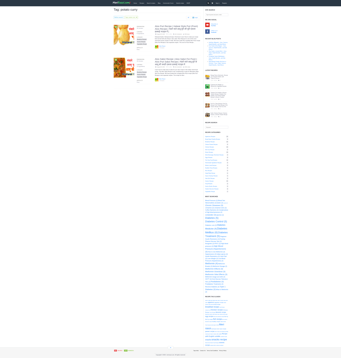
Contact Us (203, 350)
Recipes (142, 3)
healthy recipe (216, 321)
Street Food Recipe (214, 342)
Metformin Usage (212, 277)
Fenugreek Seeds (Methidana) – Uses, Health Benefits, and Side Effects (217, 58)
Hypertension (210, 254)
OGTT (208, 279)
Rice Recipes (216, 170)
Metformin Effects (214, 269)
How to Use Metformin (216, 252)
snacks (208, 340)
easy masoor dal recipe (222, 314)
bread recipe (216, 304)
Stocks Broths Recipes (216, 186)
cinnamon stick (220, 208)
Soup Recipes (216, 183)
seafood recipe (224, 336)
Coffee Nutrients (211, 210)
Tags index (196, 350)
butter (220, 203)
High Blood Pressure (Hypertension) (215, 249)
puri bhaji (222, 331)
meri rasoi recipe (221, 329)
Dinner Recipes (216, 152)
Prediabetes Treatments (214, 284)
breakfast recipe (212, 307)
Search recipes (151, 3)
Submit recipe (180, 3)
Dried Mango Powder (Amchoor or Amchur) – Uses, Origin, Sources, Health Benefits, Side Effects (217, 63)
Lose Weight (212, 258)
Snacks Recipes (216, 181)
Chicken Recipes (216, 147)
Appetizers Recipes (216, 136)
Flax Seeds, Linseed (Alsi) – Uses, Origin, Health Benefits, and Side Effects (218, 52)
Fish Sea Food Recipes (216, 160)
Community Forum (168, 3)
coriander (210, 215)
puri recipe (210, 333)
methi (222, 277)
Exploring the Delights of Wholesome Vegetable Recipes (219, 85)
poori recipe (217, 331)
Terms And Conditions (212, 350)
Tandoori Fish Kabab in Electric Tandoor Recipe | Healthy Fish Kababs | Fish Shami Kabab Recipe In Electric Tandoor (219, 95)
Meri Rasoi (162, 46)
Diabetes (211, 218)
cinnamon (209, 208)
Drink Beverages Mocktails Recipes (216, 155)
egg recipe (209, 316)
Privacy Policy (222, 350)
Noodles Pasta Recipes (216, 168)
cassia (225, 202)
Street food (207, 342)
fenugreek (209, 243)
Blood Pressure (211, 200)
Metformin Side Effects (216, 274)
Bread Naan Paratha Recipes (216, 139)
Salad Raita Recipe (216, 173)
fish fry (226, 316)
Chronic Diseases (214, 205)
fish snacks (224, 319)
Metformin (211, 263)
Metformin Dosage (220, 266)
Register (224, 3)
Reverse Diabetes (212, 287)
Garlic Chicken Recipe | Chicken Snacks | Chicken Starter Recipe (219, 113)
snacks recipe (219, 339)
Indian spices (222, 254)
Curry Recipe (212, 312)
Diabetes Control (216, 221)
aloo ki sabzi (220, 300)
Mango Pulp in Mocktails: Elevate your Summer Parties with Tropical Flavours (219, 77)
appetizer (211, 302)
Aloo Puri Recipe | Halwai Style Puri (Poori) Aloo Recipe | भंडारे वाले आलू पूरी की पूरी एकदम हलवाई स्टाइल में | (176, 29)
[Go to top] (170, 347)
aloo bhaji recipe (214, 300)
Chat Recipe (222, 307)
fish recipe (217, 319)
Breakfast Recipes (216, 141)
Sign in (218, 3)
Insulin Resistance (212, 256)
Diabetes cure (211, 225)
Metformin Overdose (215, 271)
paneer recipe (209, 331)
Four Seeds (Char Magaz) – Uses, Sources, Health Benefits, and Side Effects (218, 47)
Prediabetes (217, 282)
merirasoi (213, 329)
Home (135, 3)
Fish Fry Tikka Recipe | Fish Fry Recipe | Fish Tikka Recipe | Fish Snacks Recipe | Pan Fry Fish (219, 105)
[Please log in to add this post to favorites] (211, 80)
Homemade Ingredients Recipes (216, 162)
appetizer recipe (218, 302)
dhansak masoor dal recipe (211, 314)
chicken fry (207, 310)
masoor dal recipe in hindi (213, 325)
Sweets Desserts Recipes (216, 189)
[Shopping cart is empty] (212, 3)
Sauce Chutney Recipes (216, 176)
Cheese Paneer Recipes (216, 144)
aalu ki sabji (207, 300)
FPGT (217, 243)
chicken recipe (216, 310)
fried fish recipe (208, 321)
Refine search (118, 17)
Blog (159, 3)
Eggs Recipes (216, 157)
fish (214, 316)
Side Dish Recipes (216, 178)
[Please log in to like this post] (215, 80)
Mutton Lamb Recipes (216, 165)
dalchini (220, 215)
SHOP (188, 3)
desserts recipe (221, 312)
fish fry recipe (209, 319)
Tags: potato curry (130, 17)
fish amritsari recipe (220, 316)
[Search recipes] (208, 3)
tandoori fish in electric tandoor (216, 345)
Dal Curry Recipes (216, 149)
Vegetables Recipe (216, 191)
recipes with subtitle (217, 333)
